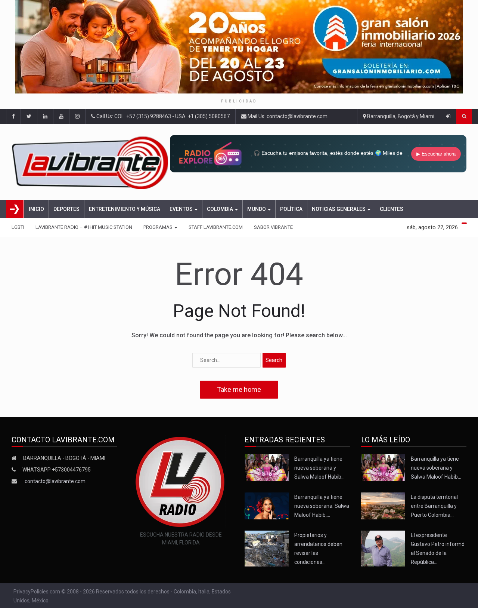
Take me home (239, 389)
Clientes (391, 209)
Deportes (66, 209)
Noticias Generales (339, 209)
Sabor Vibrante (273, 227)
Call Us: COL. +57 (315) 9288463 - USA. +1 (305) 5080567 (162, 116)
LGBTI (18, 227)
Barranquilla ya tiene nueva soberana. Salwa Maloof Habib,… (321, 506)
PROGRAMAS (158, 227)
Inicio (36, 209)
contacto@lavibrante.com (55, 481)
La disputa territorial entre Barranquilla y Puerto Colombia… (434, 506)
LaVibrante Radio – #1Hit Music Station (83, 227)
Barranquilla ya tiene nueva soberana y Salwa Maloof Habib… (319, 468)
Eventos (182, 209)
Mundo (257, 209)
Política (291, 209)
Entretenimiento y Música (124, 209)
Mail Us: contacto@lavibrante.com (287, 116)
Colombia (220, 209)
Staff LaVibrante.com (216, 227)
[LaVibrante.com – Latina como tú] (91, 162)
